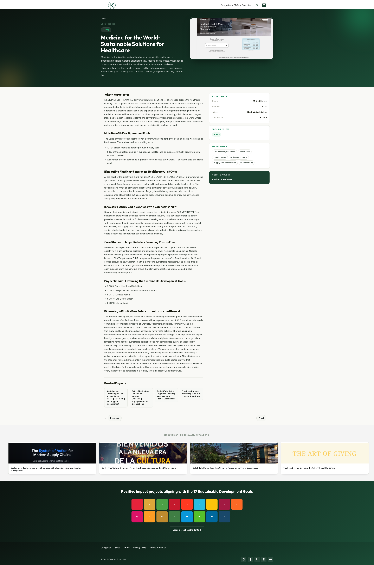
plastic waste (220, 157)
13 (174, 517)
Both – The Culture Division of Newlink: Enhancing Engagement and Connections (140, 397)
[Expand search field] (256, 5)
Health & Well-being (257, 112)
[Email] (270, 559)
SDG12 (217, 134)
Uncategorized (108, 24)
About (127, 547)
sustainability (246, 163)
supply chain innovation (225, 163)
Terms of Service (158, 547)
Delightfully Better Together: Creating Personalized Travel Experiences (166, 395)
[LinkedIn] (257, 559)
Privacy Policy (140, 547)
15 (199, 517)
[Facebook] (250, 559)
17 (224, 517)
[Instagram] (243, 559)
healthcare (245, 152)
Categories (106, 547)
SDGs (117, 547)
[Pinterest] (263, 559)
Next (261, 418)
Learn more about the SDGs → (187, 530)
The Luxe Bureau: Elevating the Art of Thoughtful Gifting (191, 393)
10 (137, 517)
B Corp (106, 30)
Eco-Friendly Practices (224, 152)
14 (187, 517)
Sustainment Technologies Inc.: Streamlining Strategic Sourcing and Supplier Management (116, 397)
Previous (114, 418)
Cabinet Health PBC (222, 179)
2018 (264, 106)
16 (212, 517)
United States (260, 101)
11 (149, 517)
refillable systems (238, 157)
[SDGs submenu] (240, 5)
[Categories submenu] (232, 5)
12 (162, 517)
